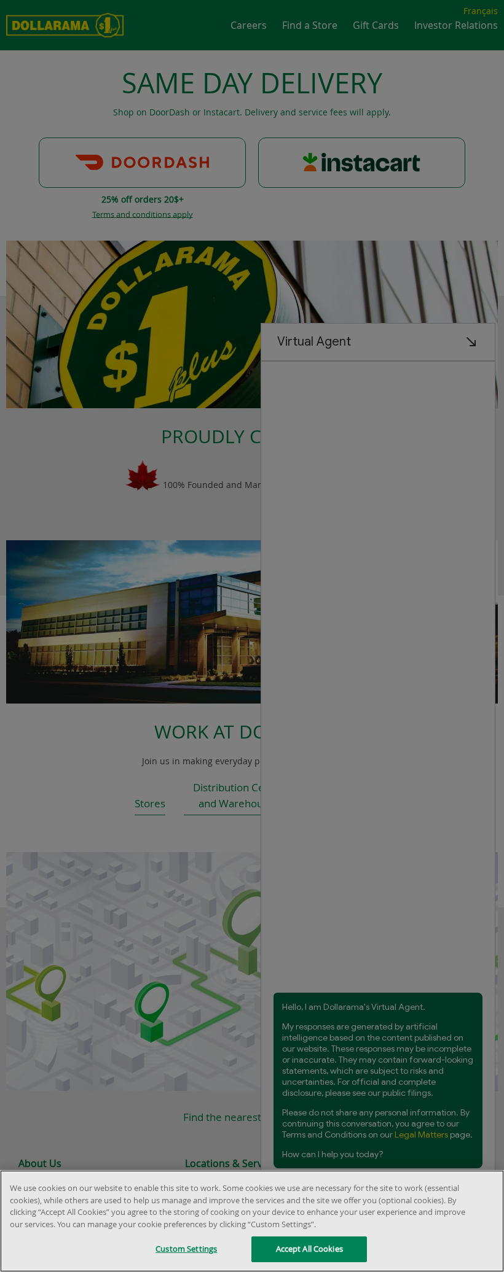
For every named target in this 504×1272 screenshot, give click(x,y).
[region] (252, 1221)
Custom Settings (186, 1248)
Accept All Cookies (309, 1248)
